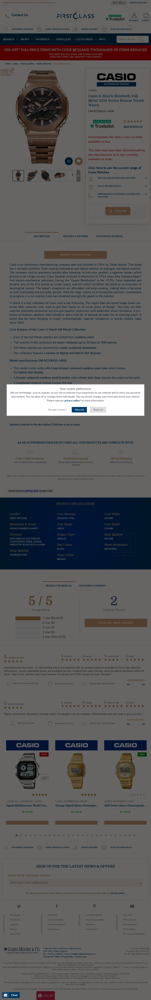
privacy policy (72, 400)
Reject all (98, 410)
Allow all (79, 410)
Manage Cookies (56, 410)
